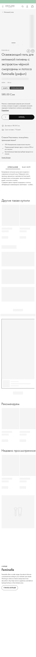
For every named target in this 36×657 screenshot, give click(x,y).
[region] (18, 31)
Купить (22, 117)
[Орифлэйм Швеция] (10, 6)
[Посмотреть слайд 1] (14, 45)
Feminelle (6, 50)
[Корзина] (32, 6)
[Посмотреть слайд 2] (18, 45)
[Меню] (3, 6)
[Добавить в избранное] (32, 51)
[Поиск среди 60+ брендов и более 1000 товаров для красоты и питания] (22, 6)
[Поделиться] (28, 51)
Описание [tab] (13, 167)
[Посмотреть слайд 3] (22, 45)
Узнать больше (6, 158)
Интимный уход (9, 12)
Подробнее (5, 110)
